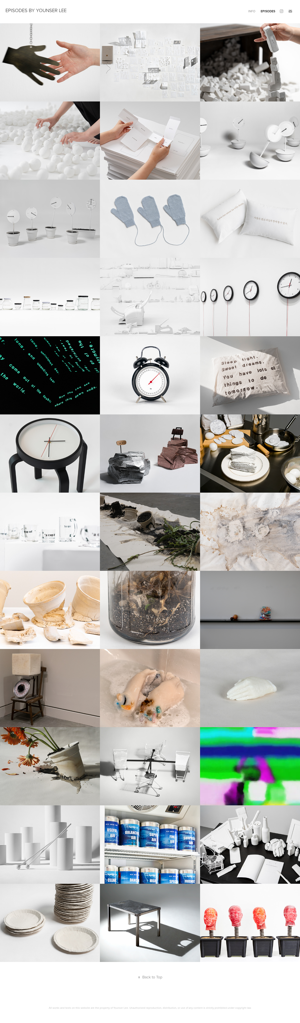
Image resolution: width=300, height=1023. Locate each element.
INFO (251, 11)
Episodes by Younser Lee (36, 10)
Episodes (268, 11)
